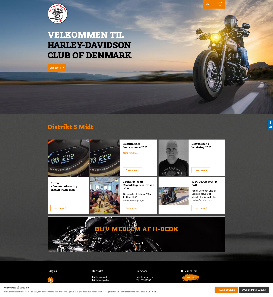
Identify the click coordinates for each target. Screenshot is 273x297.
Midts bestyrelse (100, 280)
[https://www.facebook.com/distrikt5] (52, 280)
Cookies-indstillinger (254, 290)
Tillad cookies (226, 290)
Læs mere (55, 67)
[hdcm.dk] (58, 14)
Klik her (190, 277)
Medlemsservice (144, 277)
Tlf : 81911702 (143, 280)
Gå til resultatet (130, 153)
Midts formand (99, 277)
